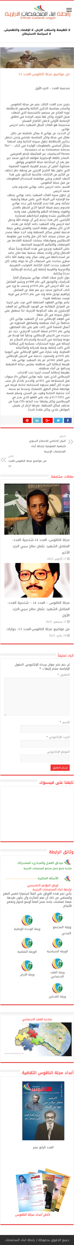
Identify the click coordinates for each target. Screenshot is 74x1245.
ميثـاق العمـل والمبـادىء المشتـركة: (40, 863)
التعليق (64, 675)
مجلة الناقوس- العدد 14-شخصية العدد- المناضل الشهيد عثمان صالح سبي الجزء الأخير (41, 546)
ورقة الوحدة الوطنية (27, 929)
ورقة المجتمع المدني (62, 930)
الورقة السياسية (57, 951)
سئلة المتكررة (46, 878)
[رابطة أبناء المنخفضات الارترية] (37, 12)
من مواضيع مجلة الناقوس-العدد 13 (27, 461)
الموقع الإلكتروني (58, 752)
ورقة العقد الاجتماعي (57, 974)
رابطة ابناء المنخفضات (20, 1240)
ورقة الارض (27, 974)
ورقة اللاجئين (57, 996)
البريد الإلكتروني (58, 737)
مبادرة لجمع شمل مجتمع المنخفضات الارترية (47, 868)
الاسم (65, 722)
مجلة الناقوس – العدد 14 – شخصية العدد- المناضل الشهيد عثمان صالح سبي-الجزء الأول (38, 609)
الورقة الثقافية (27, 951)
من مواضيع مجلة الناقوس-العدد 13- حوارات (38, 629)
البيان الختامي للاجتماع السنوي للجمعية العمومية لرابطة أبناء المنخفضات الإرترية (47, 444)
